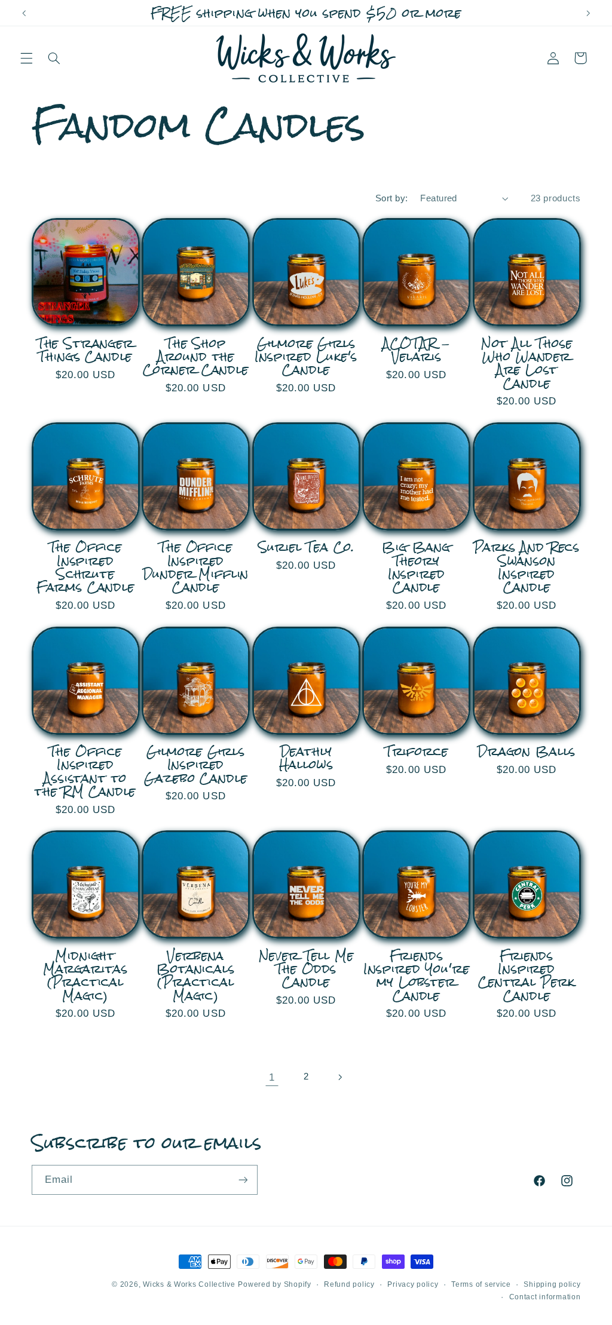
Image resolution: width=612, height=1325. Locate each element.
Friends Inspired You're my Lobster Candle (416, 975)
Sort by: (391, 198)
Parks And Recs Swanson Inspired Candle (526, 567)
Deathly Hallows (306, 758)
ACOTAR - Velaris (416, 350)
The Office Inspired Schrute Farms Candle (85, 567)
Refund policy (349, 1284)
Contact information (545, 1297)
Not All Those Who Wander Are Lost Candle (527, 363)
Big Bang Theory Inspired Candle (416, 567)
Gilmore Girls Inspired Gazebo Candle (195, 765)
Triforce (416, 751)
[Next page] (340, 1077)
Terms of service (481, 1284)
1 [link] (272, 1077)
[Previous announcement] (24, 13)
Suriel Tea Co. (306, 547)
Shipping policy (552, 1284)
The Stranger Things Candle (85, 350)
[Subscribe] (242, 1179)
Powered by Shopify (274, 1284)
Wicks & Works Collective (189, 1284)
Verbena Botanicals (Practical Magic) (195, 975)
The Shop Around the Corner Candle (196, 357)
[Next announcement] (588, 13)
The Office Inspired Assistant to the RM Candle (85, 771)
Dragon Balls (527, 751)
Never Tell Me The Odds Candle (306, 969)
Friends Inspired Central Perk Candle (526, 975)
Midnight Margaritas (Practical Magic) (85, 975)
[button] (26, 58)
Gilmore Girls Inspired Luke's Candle (306, 357)
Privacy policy (412, 1284)
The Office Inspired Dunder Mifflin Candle (196, 567)
